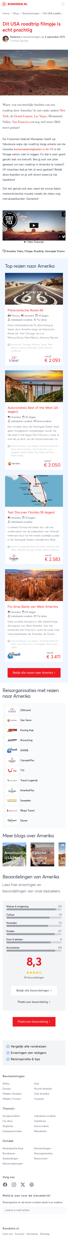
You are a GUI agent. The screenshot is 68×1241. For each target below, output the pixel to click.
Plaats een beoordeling (33, 1002)
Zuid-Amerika (41, 1094)
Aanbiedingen (10, 1158)
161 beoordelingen (34, 977)
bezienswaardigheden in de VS (33, 149)
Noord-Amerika (43, 1088)
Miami (14, 547)
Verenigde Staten (55, 251)
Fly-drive (7, 1121)
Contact (20, 1234)
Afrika (6, 1083)
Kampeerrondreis (12, 1131)
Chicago (26, 345)
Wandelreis (40, 1131)
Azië (36, 1083)
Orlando (50, 547)
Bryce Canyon (24, 449)
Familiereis (40, 1121)
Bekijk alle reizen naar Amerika (33, 672)
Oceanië (39, 1099)
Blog (16, 13)
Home (6, 13)
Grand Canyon (23, 116)
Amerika (11, 251)
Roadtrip (39, 251)
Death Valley (26, 452)
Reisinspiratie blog (13, 1148)
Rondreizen (9, 1153)
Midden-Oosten (12, 1099)
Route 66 (16, 345)
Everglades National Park (32, 547)
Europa (7, 1088)
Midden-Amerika (12, 1094)
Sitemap (44, 1234)
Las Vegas (40, 116)
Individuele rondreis (45, 1116)
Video (20, 251)
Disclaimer (32, 1234)
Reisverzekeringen (13, 1163)
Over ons (8, 1234)
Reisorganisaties (43, 1153)
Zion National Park (44, 452)
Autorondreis (41, 1126)
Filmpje (29, 251)
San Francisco (21, 122)
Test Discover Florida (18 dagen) (31, 512)
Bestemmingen (31, 13)
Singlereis (8, 1126)
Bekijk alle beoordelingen (33, 990)
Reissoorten (41, 1158)
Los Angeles (39, 644)
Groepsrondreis (11, 1116)
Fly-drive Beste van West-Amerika (33, 606)
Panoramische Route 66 (25, 310)
